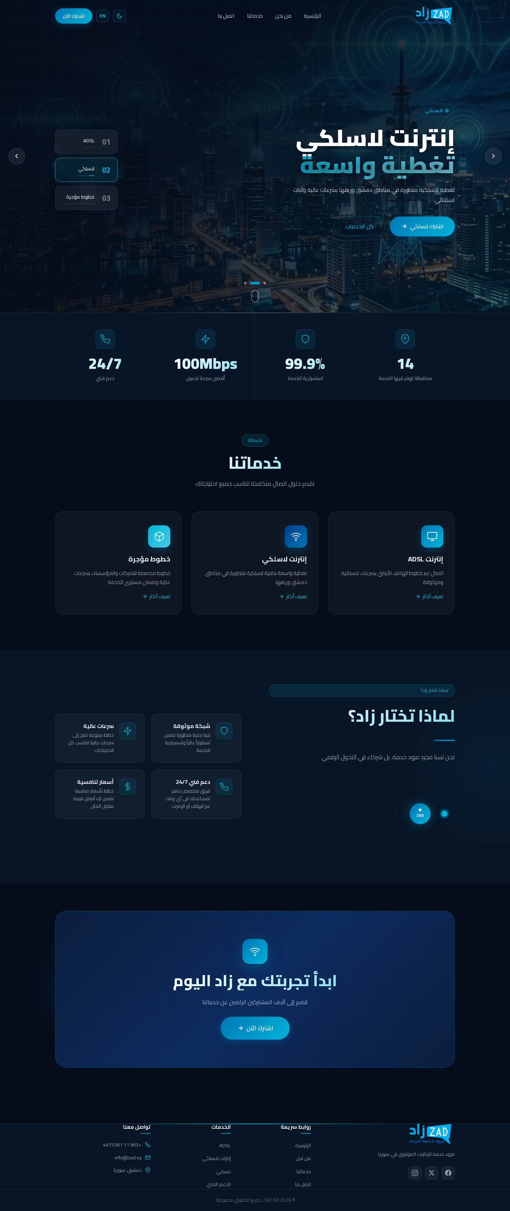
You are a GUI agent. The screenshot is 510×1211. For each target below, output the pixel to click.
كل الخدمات (366, 234)
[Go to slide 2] (255, 283)
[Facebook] (448, 1172)
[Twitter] (431, 1172)
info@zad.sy (128, 1157)
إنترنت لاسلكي (216, 1158)
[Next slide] (493, 156)
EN (103, 15)
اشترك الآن (74, 15)
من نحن (283, 16)
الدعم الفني (218, 1184)
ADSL (225, 1145)
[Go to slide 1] (264, 283)
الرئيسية (312, 16)
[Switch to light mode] (119, 16)
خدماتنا (255, 16)
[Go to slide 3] (245, 283)
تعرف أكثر (433, 596)
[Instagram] (415, 1172)
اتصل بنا (226, 16)
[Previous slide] (16, 156)
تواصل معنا (430, 234)
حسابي (223, 1171)
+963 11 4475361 (122, 1145)
